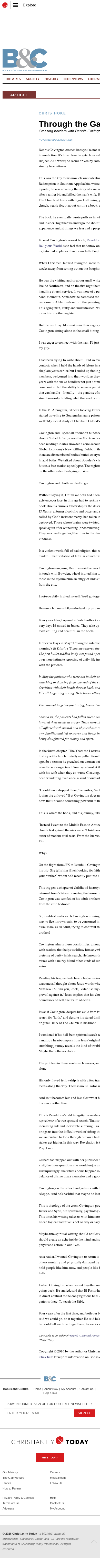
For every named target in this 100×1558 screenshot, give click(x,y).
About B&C (51, 1389)
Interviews (73, 79)
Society (32, 79)
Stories (7, 1483)
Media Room (58, 1477)
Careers (55, 1472)
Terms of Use (11, 1503)
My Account (68, 1389)
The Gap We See (13, 1477)
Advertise (8, 1508)
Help (53, 1497)
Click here (46, 1356)
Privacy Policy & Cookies (18, 1497)
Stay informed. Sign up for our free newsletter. (50, 1404)
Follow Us (56, 1483)
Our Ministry (10, 1472)
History (51, 79)
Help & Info (50, 1393)
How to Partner (12, 1488)
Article (19, 95)
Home (37, 1389)
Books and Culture (15, 1388)
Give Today (50, 1457)
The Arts (13, 79)
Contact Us (86, 1389)
